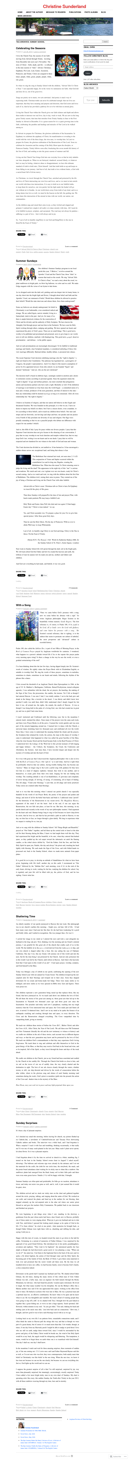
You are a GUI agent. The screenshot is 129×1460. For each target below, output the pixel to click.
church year (54, 249)
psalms (42, 905)
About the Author (34, 12)
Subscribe (106, 100)
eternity (18, 252)
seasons (46, 252)
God (27, 252)
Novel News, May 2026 (28, 1437)
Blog (103, 12)
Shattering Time (25, 916)
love (31, 252)
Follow (88, 73)
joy (25, 1410)
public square (38, 252)
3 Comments (73, 588)
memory (33, 1410)
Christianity (34, 1111)
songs (65, 593)
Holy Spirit (20, 1410)
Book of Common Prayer (36, 902)
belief (35, 590)
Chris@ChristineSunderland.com (93, 51)
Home (20, 12)
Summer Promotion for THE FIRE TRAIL (33, 1431)
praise (43, 593)
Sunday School (55, 252)
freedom (26, 593)
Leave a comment (40, 52)
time (58, 1114)
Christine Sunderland (64, 6)
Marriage (37, 593)
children (49, 902)
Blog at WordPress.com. (63, 1456)
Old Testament (36, 1114)
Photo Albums (91, 12)
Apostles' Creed (26, 590)
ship (43, 1114)
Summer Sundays (26, 261)
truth (67, 252)
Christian (56, 590)
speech (69, 593)
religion (48, 593)
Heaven (22, 905)
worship (18, 907)
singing (59, 905)
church (59, 902)
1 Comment (73, 1108)
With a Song (23, 605)
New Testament (25, 1114)
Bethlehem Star (42, 590)
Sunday (52, 1410)
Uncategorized (28, 246)
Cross (46, 1111)
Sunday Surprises (26, 1123)
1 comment (41, 920)
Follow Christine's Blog (96, 56)
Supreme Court (27, 596)
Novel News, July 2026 (28, 1434)
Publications (75, 12)
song (64, 905)
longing (28, 905)
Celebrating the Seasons (30, 48)
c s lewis (29, 1407)
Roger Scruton (51, 905)
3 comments (37, 264)
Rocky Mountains (43, 1410)
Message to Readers (56, 12)
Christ (51, 590)
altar (22, 1111)
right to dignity (57, 593)
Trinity (63, 252)
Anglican (24, 902)
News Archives (24, 16)
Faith (23, 252)
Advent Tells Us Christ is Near (31, 249)
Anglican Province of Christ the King (80, 1419)
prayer (38, 905)
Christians (45, 249)
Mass (18, 1114)
